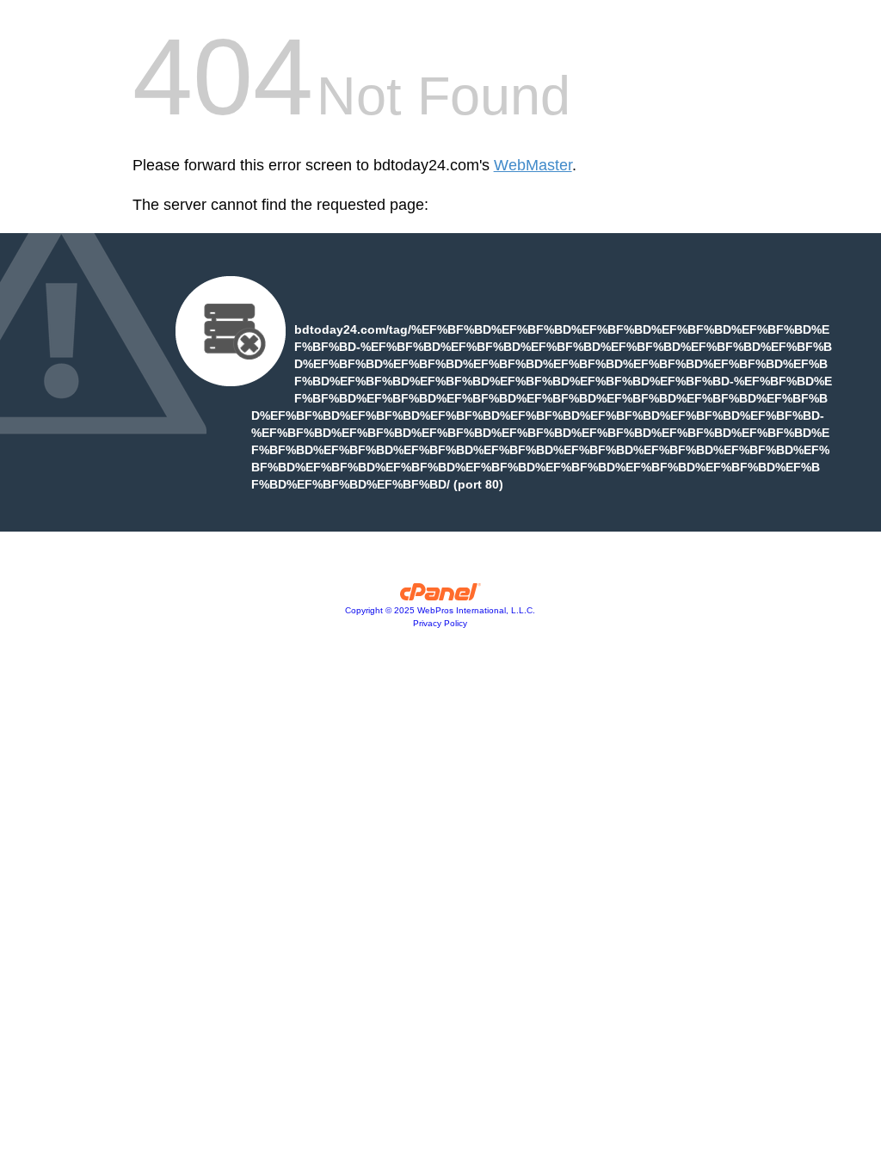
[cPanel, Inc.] (441, 596)
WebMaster (533, 165)
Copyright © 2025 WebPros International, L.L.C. (440, 610)
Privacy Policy (440, 623)
